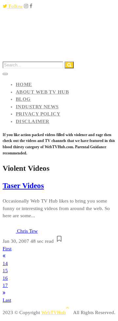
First (7, 248)
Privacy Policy (38, 113)
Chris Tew (27, 231)
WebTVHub (53, 312)
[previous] (4, 256)
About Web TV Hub (42, 92)
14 (5, 263)
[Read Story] (59, 241)
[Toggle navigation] (5, 74)
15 (5, 270)
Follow (15, 6)
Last (7, 300)
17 (5, 285)
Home (24, 84)
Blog (23, 99)
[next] (4, 292)
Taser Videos (23, 186)
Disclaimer (32, 121)
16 (5, 278)
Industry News (37, 106)
